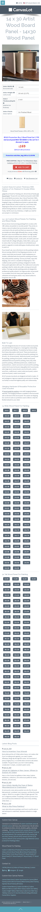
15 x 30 (26, 590)
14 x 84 (26, 546)
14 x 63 (26, 508)
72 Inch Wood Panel (16, 854)
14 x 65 (16, 514)
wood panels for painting (11, 391)
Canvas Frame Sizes (8, 879)
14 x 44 (16, 476)
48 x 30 (26, 650)
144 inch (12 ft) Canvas (14, 839)
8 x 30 (24, 579)
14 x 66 (26, 514)
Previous (3, 59)
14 (2, 194)
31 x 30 (7, 622)
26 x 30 (16, 611)
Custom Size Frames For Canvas (24, 879)
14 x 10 (7, 416)
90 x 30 (26, 726)
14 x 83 (16, 546)
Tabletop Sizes (6, 893)
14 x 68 (16, 519)
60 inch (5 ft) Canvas (26, 832)
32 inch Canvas (23, 830)
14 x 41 (16, 470)
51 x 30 (26, 655)
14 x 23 (16, 438)
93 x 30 (26, 731)
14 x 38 (16, 465)
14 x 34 (7, 459)
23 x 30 (16, 606)
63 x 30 (26, 677)
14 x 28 (7, 448)
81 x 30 (26, 709)
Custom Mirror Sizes (19, 889)
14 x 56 (16, 497)
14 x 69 (26, 519)
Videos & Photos (19, 867)
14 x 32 (16, 454)
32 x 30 (16, 622)
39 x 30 (26, 633)
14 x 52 (7, 492)
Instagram (13, 870)
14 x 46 (7, 481)
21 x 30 (26, 601)
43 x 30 (7, 644)
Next (37, 59)
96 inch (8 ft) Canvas (28, 834)
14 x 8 (24, 410)
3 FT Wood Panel (28, 854)
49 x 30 (7, 655)
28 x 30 (7, 617)
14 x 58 (7, 503)
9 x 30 (34, 579)
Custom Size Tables (31, 889)
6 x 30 (6, 579)
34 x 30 (7, 628)
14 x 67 (7, 519)
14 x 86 (16, 552)
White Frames (25, 882)
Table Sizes (19, 891)
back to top (20, 909)
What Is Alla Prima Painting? (13, 806)
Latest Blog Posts (9, 744)
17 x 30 (16, 595)
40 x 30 (7, 639)
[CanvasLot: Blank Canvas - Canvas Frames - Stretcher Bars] (20, 9)
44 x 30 (16, 644)
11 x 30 (16, 584)
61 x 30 (7, 677)
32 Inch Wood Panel (13, 852)
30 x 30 (26, 617)
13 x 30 (7, 590)
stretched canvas (7, 826)
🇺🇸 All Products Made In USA (31, 3)
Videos (10, 178)
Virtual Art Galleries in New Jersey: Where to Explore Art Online (20, 771)
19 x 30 (7, 601)
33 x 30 (26, 622)
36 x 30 (26, 628)
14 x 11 (16, 416)
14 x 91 (7, 563)
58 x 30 (7, 671)
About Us (10, 867)
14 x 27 (26, 443)
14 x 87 (26, 552)
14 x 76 (7, 535)
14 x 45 (26, 476)
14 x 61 (7, 508)
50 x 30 (16, 655)
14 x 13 (7, 421)
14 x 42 (26, 470)
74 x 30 (16, 698)
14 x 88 (7, 557)
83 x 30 (16, 715)
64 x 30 (7, 682)
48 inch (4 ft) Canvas (13, 832)
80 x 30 (16, 709)
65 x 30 (16, 682)
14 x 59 (16, 503)
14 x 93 (26, 563)
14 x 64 (7, 514)
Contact (32, 867)
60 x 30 (26, 671)
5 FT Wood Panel (15, 856)
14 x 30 (26, 448)
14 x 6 (6, 410)
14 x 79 (7, 541)
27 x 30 (26, 611)
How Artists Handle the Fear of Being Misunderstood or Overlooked (17, 786)
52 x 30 (7, 660)
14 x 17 (16, 427)
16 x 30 (7, 595)
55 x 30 (7, 666)
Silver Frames (34, 882)
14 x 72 (26, 525)
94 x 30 (7, 737)
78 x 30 (26, 704)
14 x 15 (26, 421)
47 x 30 (16, 650)
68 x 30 (16, 688)
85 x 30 (7, 720)
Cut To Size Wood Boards (18, 893)
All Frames (20, 884)
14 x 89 (16, 557)
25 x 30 (7, 611)
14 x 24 (26, 438)
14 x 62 (16, 508)
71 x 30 (16, 693)
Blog (5, 870)
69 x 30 (26, 688)
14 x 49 (7, 486)
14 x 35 (16, 459)
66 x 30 (26, 682)
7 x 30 (15, 579)
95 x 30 (16, 737)
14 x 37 (7, 465)
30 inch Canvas (13, 830)
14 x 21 (26, 432)
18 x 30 (26, 595)
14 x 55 (7, 497)
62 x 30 (16, 677)
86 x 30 (16, 720)
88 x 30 (7, 726)
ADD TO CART (23, 167)
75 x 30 (26, 698)
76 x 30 (7, 704)
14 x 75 (26, 530)
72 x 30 (26, 693)
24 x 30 (26, 606)
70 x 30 (7, 693)
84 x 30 (26, 715)
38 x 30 (16, 633)
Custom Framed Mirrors (9, 887)
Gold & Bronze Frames (14, 882)
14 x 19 (7, 432)
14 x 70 (7, 525)
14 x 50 (16, 486)
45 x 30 (26, 644)
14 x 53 (16, 492)
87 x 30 (26, 720)
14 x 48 (26, 481)
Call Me (19, 3)
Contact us (10, 163)
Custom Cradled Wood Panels (11, 850)
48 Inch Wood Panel (25, 852)
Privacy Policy (26, 902)
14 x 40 (7, 470)
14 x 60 (26, 503)
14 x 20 (16, 432)
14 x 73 (7, 530)
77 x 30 (16, 704)
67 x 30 (7, 688)
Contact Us (19, 178)
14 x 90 (26, 557)
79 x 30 (7, 709)
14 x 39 (26, 465)
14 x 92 (16, 563)
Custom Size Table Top (30, 891)
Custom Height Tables (8, 891)
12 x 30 (26, 584)
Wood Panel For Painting (28, 850)
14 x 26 (16, 443)
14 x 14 (16, 421)
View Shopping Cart (31, 178)
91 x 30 (7, 731)
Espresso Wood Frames (9, 884)
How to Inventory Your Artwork (14, 751)
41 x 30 (16, 639)
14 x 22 (7, 438)
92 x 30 (16, 731)
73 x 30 (7, 698)
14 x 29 (16, 448)
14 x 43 (7, 476)
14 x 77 (16, 535)
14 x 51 (26, 486)
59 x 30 (16, 671)
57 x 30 (26, 666)
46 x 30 (7, 650)
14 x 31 (7, 454)
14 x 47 (16, 481)
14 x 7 (15, 410)
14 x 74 (16, 530)
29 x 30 (16, 617)
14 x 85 (7, 552)
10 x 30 (7, 584)
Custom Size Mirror (22, 887)
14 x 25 (7, 443)
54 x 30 (26, 660)
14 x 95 (16, 568)
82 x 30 (7, 715)
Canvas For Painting (9, 841)
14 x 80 (16, 541)
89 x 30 (16, 726)
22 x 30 (7, 606)
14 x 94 (7, 568)
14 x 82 (7, 546)
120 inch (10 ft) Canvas (20, 836)
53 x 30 (16, 660)
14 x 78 (26, 535)
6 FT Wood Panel (26, 856)
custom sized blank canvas (29, 824)
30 (4, 194)
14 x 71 (16, 525)
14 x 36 (26, 459)
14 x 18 (26, 427)
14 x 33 (26, 454)
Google (20, 870)
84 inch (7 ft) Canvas (15, 834)
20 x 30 (16, 601)
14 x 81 (26, 541)
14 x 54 (26, 492)
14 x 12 (26, 416)
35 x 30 (16, 628)
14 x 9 (34, 410)
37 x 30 (7, 633)
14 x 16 (7, 427)
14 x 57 (26, 497)
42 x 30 (26, 639)
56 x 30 (16, 666)
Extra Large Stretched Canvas (30, 839)
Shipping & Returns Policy (9, 903)
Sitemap (27, 867)
